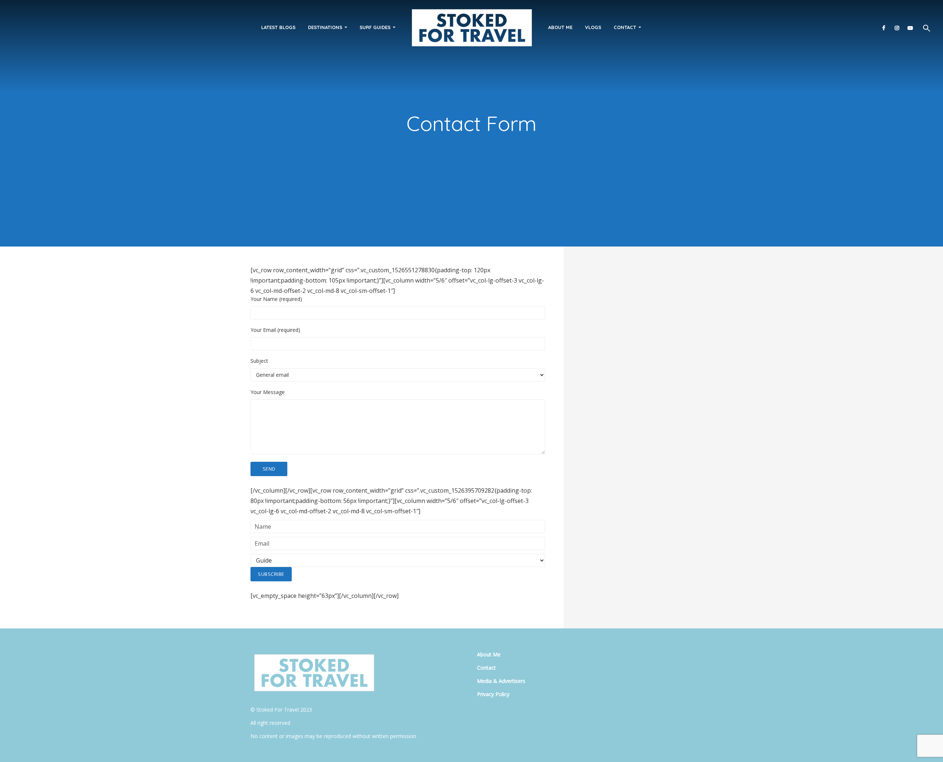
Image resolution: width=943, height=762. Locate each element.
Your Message (267, 392)
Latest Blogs (278, 27)
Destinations (325, 27)
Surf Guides (375, 27)
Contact (625, 27)
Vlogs (593, 27)
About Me (560, 27)
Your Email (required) (275, 330)
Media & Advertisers (501, 680)
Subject (259, 361)
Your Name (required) (276, 299)
